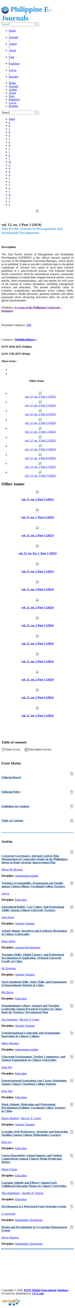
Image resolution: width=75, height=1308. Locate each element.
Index (12, 119)
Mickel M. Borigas (12, 869)
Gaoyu (5, 893)
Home (12, 30)
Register (13, 76)
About (12, 50)
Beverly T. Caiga (29, 1019)
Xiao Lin (6, 1142)
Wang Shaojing (10, 1043)
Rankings (14, 63)
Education (21, 899)
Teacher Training (25, 923)
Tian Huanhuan (10, 1193)
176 (29, 325)
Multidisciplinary (25, 339)
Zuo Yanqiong (9, 1019)
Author (13, 43)
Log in (12, 70)
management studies (26, 875)
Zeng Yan (6, 1091)
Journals (13, 37)
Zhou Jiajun (8, 941)
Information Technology (29, 1219)
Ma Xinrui (7, 992)
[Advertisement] (37, 1262)
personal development (27, 947)
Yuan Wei (6, 1067)
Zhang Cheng (9, 1169)
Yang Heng (7, 917)
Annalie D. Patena (32, 1193)
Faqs (11, 57)
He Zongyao (8, 968)
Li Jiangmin (8, 1213)
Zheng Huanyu (10, 1237)
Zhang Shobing (10, 1118)
